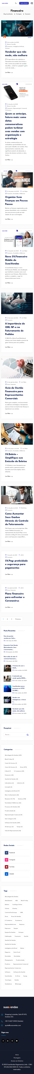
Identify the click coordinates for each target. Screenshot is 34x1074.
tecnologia (8, 980)
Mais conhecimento (12, 795)
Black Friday (9, 759)
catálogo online (17, 904)
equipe (16, 928)
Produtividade (10, 810)
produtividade (20, 960)
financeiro (18, 936)
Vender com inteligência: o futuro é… (19, 700)
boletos (7, 904)
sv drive (17, 976)
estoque (21, 932)
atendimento (8, 900)
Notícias (7, 48)
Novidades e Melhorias (19, 193)
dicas (6, 916)
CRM (21, 912)
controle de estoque (11, 912)
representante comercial (20, 964)
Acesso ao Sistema (17, 1061)
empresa (21, 924)
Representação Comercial (20, 108)
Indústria (20, 783)
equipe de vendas (10, 932)
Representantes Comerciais (13, 968)
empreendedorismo (10, 924)
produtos (7, 964)
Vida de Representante (13, 830)
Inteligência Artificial (18, 46)
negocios (7, 952)
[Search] (28, 733)
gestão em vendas (10, 944)
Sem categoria (10, 818)
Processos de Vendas (12, 806)
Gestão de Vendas (11, 779)
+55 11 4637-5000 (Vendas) (14, 1021)
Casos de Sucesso (11, 767)
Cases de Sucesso (11, 763)
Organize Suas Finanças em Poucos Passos (16, 201)
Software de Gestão (12, 822)
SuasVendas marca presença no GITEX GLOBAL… (18, 688)
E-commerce (19, 771)
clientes (14, 908)
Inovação (8, 787)
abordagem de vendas (11, 896)
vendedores (8, 984)
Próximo (18, 619)
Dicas (8, 384)
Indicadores (9, 783)
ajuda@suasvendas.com (13, 1025)
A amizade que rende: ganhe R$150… (19, 677)
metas (22, 948)
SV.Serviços (8, 110)
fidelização (8, 936)
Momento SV (10, 799)
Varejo (19, 826)
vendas (16, 980)
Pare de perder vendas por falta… (10, 637)
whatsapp (18, 984)
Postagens (17, 1058)
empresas (8, 928)
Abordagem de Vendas (13, 755)
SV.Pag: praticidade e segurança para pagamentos (16, 564)
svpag (25, 976)
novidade (8, 956)
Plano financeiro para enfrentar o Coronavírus (14, 597)
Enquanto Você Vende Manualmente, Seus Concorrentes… (11, 647)
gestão (26, 936)
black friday (24, 900)
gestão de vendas (10, 940)
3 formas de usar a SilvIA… (18, 667)
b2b (17, 900)
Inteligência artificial (11, 948)
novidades (17, 956)
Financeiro (9, 46)
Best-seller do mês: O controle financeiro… (10, 657)
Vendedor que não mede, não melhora (18, 710)
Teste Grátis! (24, 3)
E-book (8, 771)
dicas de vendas (16, 916)
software (7, 972)
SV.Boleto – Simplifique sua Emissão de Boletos (16, 458)
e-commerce (8, 920)
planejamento (9, 960)
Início (17, 1055)
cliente (7, 908)
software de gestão (19, 972)
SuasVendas (8, 976)
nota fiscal (17, 952)
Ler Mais (7, 72)
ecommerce (18, 920)
